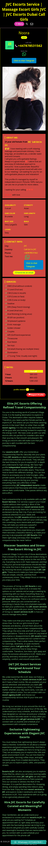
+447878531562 (30, 45)
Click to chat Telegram (24, 60)
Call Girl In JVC (30, 249)
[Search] (27, 24)
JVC (29, 142)
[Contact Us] (32, 24)
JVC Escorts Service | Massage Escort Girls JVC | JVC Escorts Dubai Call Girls (24, 12)
